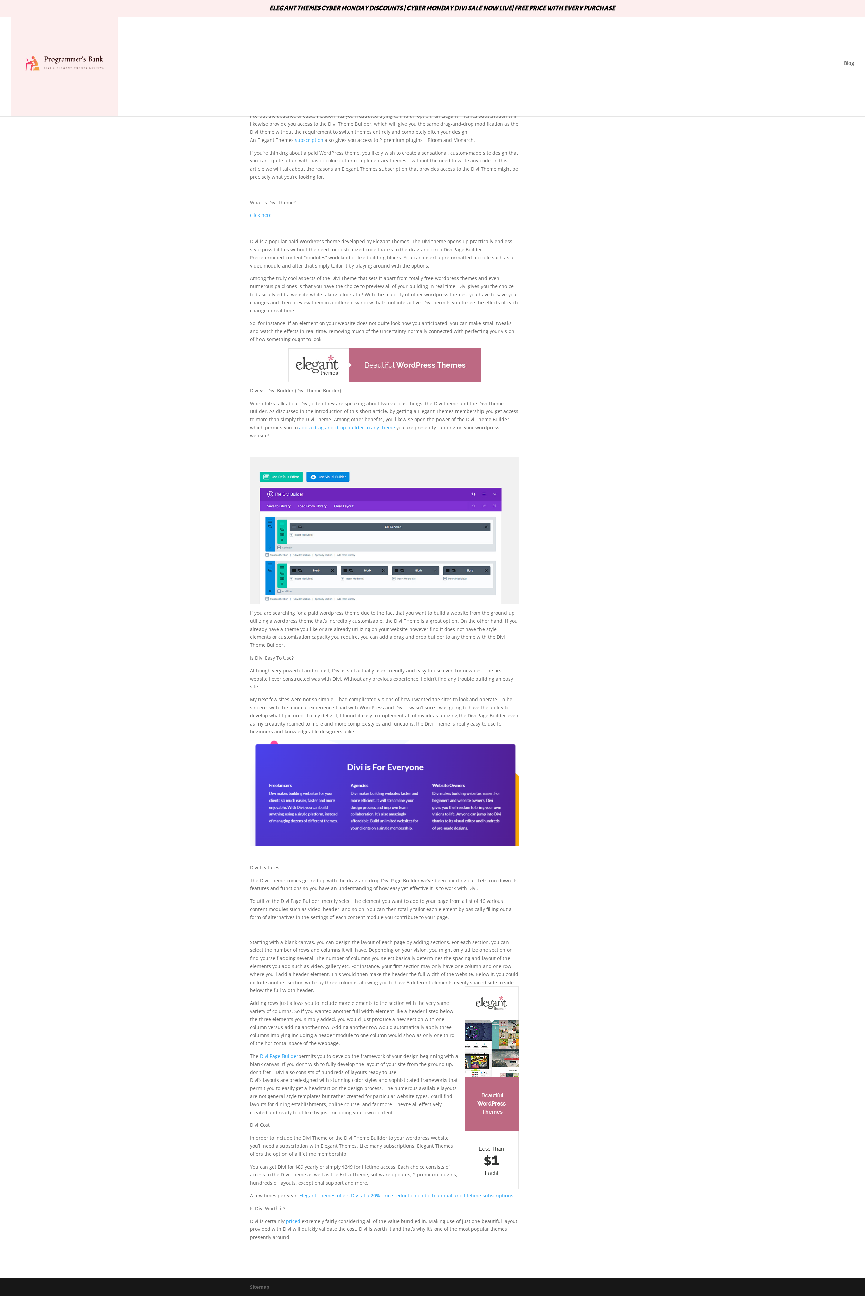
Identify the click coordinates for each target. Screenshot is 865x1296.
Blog (849, 63)
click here (261, 215)
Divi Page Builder (279, 1056)
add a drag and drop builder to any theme (347, 427)
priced (293, 1221)
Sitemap (259, 1287)
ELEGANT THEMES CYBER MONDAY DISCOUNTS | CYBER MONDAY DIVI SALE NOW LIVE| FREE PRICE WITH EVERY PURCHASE (442, 8)
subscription (308, 140)
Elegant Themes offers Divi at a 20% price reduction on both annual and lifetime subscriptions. (407, 1195)
